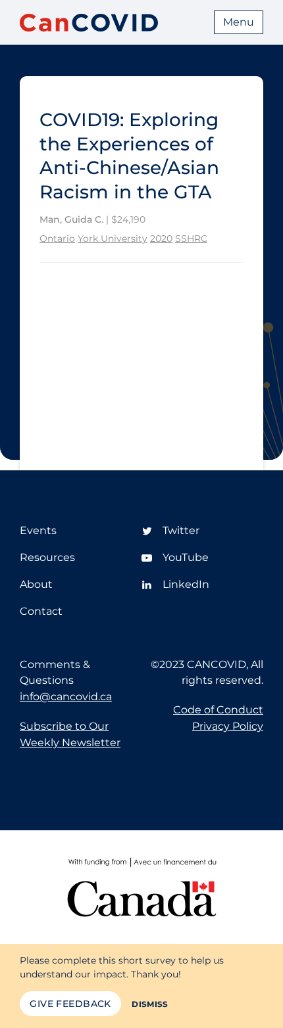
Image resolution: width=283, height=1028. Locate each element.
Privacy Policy (227, 726)
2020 (161, 238)
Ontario (57, 238)
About (36, 584)
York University (112, 238)
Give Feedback (70, 1004)
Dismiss (150, 1004)
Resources (47, 557)
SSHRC (191, 238)
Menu (238, 22)
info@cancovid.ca (66, 696)
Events (38, 530)
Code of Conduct (218, 710)
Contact (41, 611)
